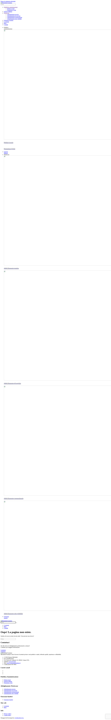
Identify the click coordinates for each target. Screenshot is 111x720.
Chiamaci (3, 651)
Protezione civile (8, 683)
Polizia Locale (10, 8)
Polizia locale (7, 680)
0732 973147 (12, 661)
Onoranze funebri (8, 699)
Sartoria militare (8, 681)
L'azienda (6, 706)
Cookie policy (7, 715)
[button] (8, 28)
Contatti (6, 24)
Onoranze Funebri (8, 20)
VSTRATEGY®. (19, 718)
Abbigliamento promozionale (14, 17)
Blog (5, 23)
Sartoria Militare (8, 11)
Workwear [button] (6, 154)
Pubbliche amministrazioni (10, 7)
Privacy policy (7, 713)
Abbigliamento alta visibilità (14, 19)
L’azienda (6, 21)
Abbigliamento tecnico (13, 14)
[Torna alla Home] (6, 2)
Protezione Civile (11, 10)
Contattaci (3, 650)
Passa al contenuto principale (8, 1)
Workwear (6, 13)
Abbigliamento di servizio (13, 16)
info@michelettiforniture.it (13, 663)
